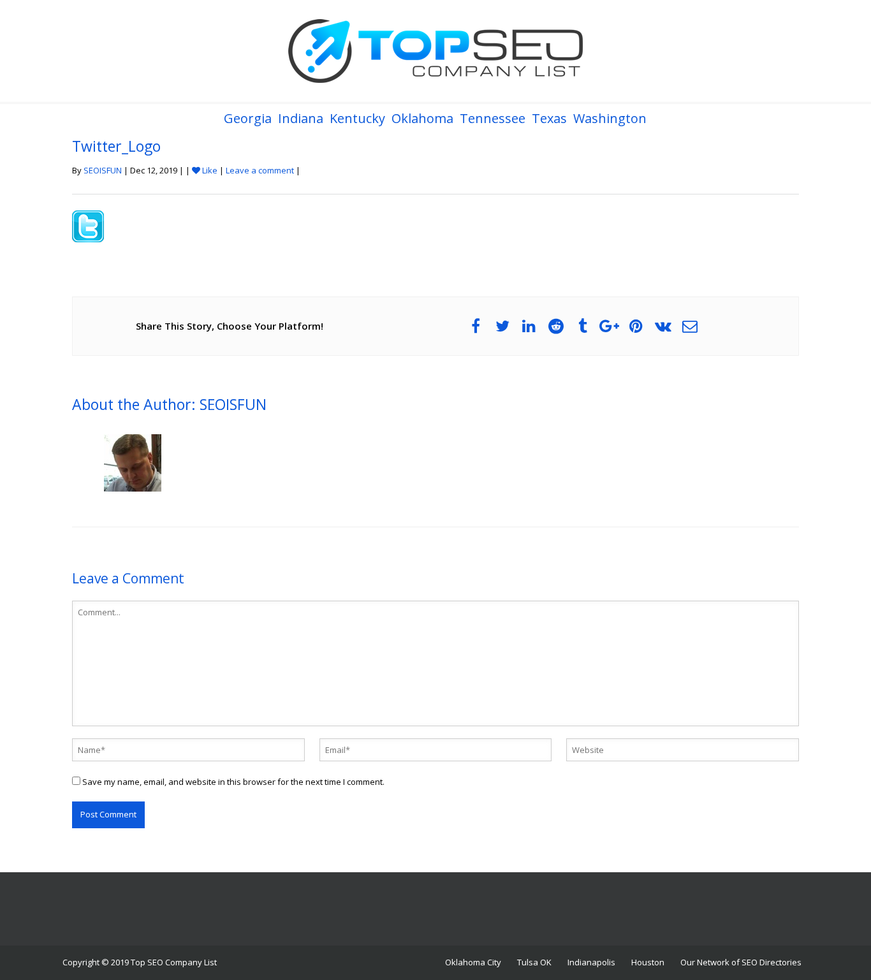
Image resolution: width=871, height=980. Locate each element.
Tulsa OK (534, 962)
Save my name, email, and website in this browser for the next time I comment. (233, 781)
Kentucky (357, 118)
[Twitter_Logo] (88, 225)
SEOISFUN (103, 170)
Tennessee (492, 118)
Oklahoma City (473, 962)
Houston (647, 962)
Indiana (300, 118)
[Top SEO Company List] (435, 51)
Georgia (248, 118)
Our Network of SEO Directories (740, 962)
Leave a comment (260, 170)
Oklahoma (422, 118)
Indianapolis (591, 962)
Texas (549, 118)
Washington (610, 118)
